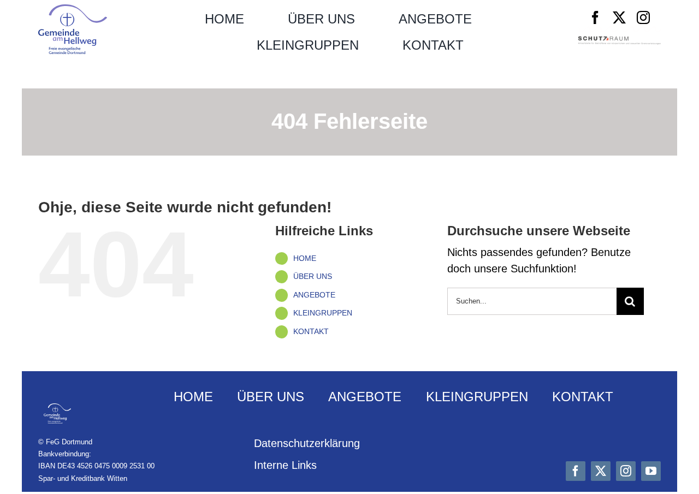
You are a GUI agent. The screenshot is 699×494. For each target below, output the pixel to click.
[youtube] (651, 471)
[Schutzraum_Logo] (619, 41)
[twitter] (619, 17)
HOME (304, 258)
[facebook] (595, 17)
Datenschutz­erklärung (307, 443)
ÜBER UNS (312, 276)
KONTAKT (311, 331)
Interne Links (285, 465)
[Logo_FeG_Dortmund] (72, 10)
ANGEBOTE (314, 294)
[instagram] (643, 17)
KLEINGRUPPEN (322, 312)
